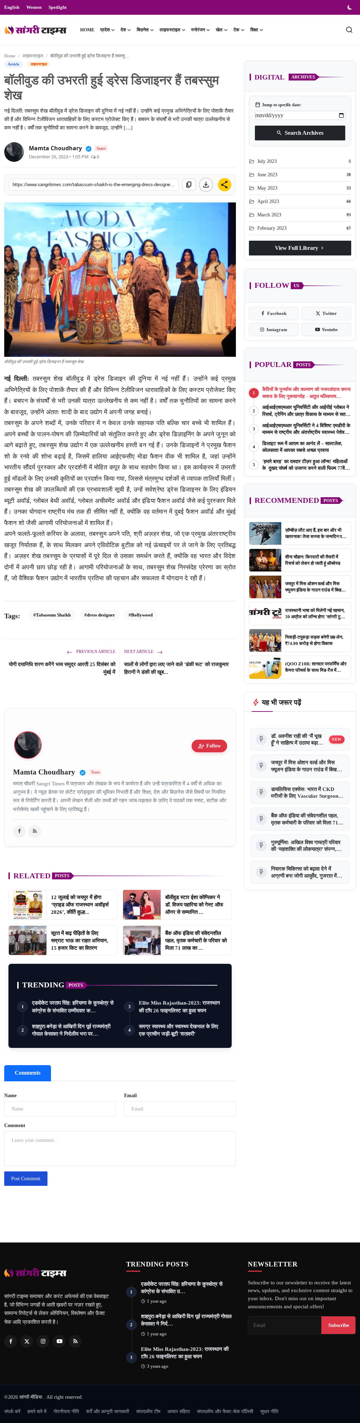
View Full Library (300, 248)
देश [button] (123, 29)
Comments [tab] (27, 1073)
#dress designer (99, 615)
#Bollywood (141, 615)
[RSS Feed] (34, 831)
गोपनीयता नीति (66, 1411)
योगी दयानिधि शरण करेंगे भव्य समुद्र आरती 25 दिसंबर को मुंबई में (62, 668)
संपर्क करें (12, 1411)
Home (87, 29)
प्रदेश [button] (105, 29)
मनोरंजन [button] (198, 29)
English (11, 7)
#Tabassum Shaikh (52, 615)
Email (130, 1095)
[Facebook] (10, 1341)
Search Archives (299, 133)
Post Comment (25, 1178)
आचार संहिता (178, 1411)
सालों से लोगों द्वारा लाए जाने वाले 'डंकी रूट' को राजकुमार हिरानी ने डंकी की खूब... (176, 668)
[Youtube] (59, 1341)
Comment (14, 1125)
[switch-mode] (350, 7)
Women (33, 7)
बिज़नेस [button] (143, 29)
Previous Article (95, 651)
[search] (349, 29)
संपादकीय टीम (148, 1411)
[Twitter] (26, 1341)
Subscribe (338, 1325)
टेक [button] (236, 29)
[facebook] (19, 831)
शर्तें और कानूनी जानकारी (107, 1411)
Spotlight (57, 7)
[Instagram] (43, 1341)
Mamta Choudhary (55, 148)
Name (10, 1095)
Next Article (139, 651)
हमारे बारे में (36, 1411)
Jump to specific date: (278, 105)
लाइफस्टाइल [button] (170, 29)
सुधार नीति (269, 1411)
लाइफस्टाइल (32, 55)
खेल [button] (219, 29)
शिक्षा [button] (254, 29)
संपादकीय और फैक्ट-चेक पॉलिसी (225, 1411)
